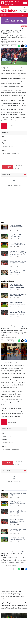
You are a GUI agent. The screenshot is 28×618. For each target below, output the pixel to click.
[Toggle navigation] (25, 10)
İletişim (24, 7)
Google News (23, 28)
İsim (4, 137)
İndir (25, 2)
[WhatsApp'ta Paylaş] (19, 46)
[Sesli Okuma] (2, 340)
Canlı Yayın (5, 7)
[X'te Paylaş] (22, 46)
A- (11, 46)
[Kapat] (26, 3)
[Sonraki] (5, 15)
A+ (15, 46)
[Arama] (21, 11)
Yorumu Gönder (8, 167)
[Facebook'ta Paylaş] (25, 46)
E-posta (5, 143)
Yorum (4, 150)
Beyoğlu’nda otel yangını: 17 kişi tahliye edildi (11, 15)
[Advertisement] (14, 207)
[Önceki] (2, 15)
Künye (18, 7)
